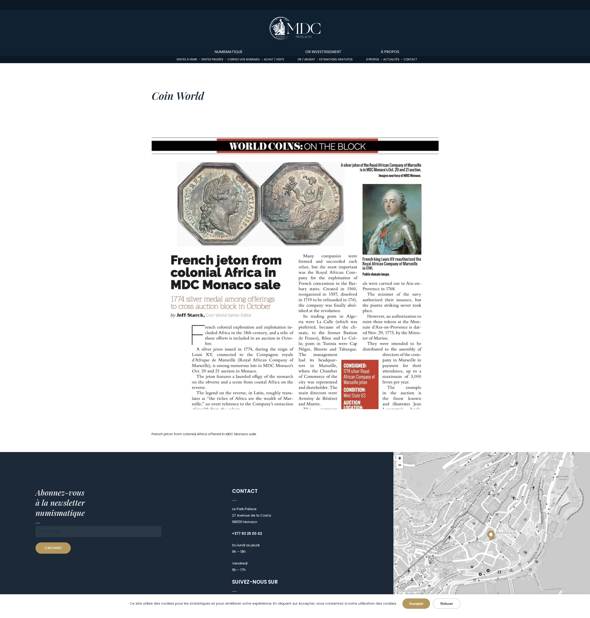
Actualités (391, 59)
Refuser (446, 604)
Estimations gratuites (336, 59)
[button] (491, 534)
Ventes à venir (186, 59)
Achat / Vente (274, 59)
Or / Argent (306, 59)
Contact (410, 59)
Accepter (416, 604)
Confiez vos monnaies (243, 59)
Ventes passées (212, 59)
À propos (372, 59)
